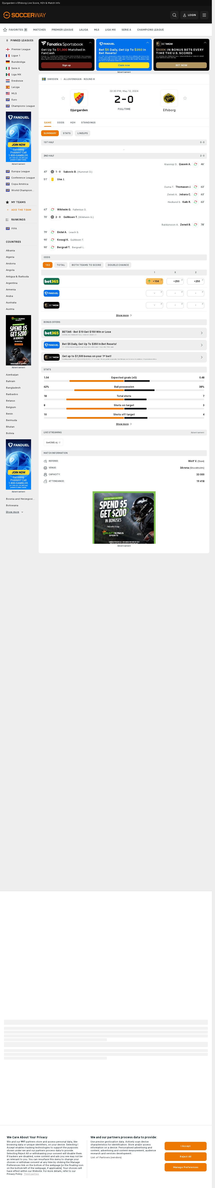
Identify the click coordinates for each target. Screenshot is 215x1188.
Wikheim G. (64, 209)
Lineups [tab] (82, 133)
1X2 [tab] (47, 264)
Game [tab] (47, 122)
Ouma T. (169, 187)
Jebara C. (185, 194)
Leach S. (74, 232)
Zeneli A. (172, 194)
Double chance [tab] (118, 264)
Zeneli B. (185, 224)
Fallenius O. (79, 209)
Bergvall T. (63, 247)
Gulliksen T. (77, 239)
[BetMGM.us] (51, 305)
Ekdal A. (62, 232)
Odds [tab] (60, 122)
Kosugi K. (63, 239)
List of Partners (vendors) (106, 1157)
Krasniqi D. (170, 164)
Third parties (31, 1173)
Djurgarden (79, 110)
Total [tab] (61, 264)
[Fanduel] (51, 293)
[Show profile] (79, 98)
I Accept (186, 1146)
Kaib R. (186, 202)
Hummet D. (85, 171)
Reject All (185, 1156)
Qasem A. (185, 164)
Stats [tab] (67, 133)
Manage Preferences (185, 1167)
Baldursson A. (169, 224)
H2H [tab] (72, 122)
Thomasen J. (183, 187)
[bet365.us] (51, 281)
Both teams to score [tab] (86, 264)
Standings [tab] (88, 122)
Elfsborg (169, 110)
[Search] (174, 15)
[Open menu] (204, 15)
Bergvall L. (78, 247)
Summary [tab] (50, 133)
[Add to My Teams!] (63, 98)
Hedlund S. (174, 202)
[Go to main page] (32, 15)
